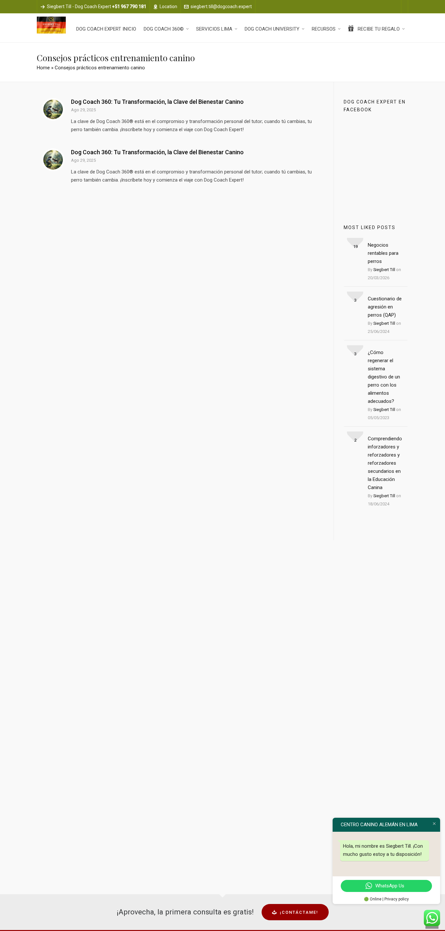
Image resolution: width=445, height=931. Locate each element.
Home (43, 68)
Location (168, 6)
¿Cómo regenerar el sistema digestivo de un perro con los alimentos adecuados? (384, 376)
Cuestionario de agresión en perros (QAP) (385, 307)
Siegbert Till (384, 269)
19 (355, 246)
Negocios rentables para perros (383, 253)
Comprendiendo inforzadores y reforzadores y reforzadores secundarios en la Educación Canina (385, 463)
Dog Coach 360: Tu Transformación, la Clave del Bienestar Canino (157, 101)
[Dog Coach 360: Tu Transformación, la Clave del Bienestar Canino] (53, 109)
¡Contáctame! (299, 912)
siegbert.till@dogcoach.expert (221, 6)
